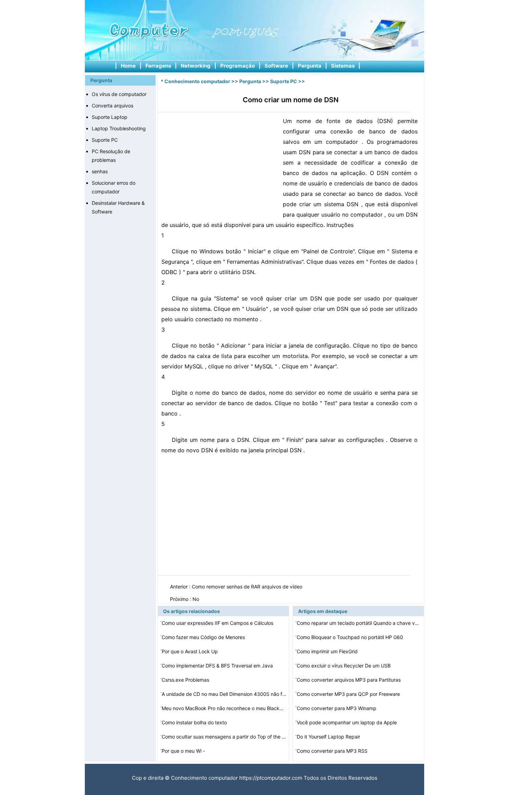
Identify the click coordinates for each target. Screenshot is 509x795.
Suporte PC (105, 140)
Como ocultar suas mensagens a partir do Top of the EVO (224, 737)
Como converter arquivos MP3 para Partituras (349, 680)
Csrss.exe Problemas (186, 680)
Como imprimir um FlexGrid (328, 651)
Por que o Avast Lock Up (190, 651)
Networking (196, 65)
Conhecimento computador (197, 81)
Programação (237, 65)
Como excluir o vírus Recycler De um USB (344, 666)
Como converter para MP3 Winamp (337, 708)
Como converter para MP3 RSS (333, 751)
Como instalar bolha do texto (195, 722)
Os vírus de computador (119, 94)
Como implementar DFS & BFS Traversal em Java (218, 666)
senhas (100, 171)
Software (276, 65)
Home (128, 65)
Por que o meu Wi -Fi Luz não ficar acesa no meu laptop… (205, 752)
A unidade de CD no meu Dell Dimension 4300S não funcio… (224, 694)
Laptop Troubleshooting (119, 128)
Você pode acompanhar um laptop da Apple (347, 722)
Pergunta (309, 65)
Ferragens (158, 65)
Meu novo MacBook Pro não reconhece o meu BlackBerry (224, 708)
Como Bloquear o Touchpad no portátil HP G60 (350, 637)
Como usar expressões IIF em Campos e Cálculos (218, 623)
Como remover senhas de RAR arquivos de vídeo (248, 586)
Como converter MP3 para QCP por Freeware (349, 694)
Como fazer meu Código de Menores (204, 637)
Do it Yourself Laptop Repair (329, 737)
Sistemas (343, 65)
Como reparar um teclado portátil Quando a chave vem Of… (359, 623)
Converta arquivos (112, 105)
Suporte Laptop (109, 117)
